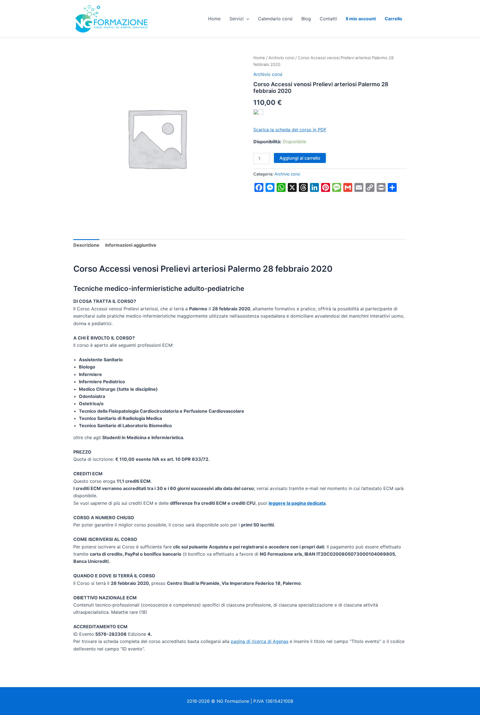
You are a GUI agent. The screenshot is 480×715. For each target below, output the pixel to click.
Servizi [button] (236, 18)
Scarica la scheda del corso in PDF (289, 129)
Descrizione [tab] (86, 245)
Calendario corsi (275, 18)
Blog (306, 18)
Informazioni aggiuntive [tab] (130, 245)
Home (214, 18)
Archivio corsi (281, 57)
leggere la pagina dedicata (297, 503)
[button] (246, 19)
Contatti (328, 18)
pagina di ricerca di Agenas (259, 641)
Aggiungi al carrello (299, 158)
